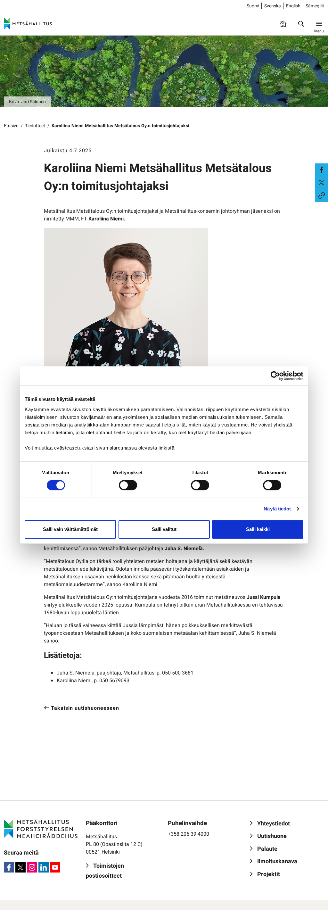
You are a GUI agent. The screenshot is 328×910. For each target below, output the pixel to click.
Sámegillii (315, 6)
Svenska (272, 6)
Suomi (253, 6)
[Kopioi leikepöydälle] (321, 195)
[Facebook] (9, 867)
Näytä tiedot (277, 508)
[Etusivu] (283, 23)
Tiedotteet (35, 125)
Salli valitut (164, 529)
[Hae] (301, 23)
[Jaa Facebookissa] (321, 169)
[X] (20, 867)
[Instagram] (32, 867)
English (293, 6)
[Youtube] (55, 867)
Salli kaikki (258, 529)
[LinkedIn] (43, 867)
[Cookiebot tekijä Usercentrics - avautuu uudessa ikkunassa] (275, 376)
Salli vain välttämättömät (70, 529)
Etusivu (11, 125)
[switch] (128, 485)
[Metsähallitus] (28, 24)
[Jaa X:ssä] (321, 182)
